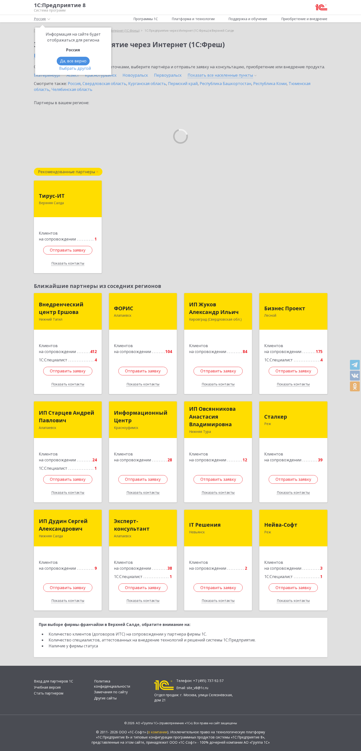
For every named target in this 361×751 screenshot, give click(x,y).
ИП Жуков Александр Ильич (214, 308)
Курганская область (147, 83)
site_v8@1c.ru (197, 687)
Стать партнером (48, 693)
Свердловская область (104, 83)
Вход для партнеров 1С (53, 681)
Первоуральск (168, 75)
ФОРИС (123, 308)
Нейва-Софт (280, 524)
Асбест (73, 75)
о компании (157, 732)
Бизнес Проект (284, 308)
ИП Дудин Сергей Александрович (63, 525)
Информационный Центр (140, 416)
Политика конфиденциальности (112, 684)
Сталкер (275, 416)
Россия (74, 83)
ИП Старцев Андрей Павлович (66, 416)
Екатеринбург (47, 75)
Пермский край (183, 83)
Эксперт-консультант (132, 525)
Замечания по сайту (111, 692)
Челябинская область (71, 89)
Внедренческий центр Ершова (61, 308)
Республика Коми (270, 83)
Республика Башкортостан (225, 83)
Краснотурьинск (101, 75)
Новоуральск (135, 75)
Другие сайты (105, 698)
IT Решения (205, 524)
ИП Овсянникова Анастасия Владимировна (212, 416)
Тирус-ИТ (52, 195)
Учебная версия (47, 687)
